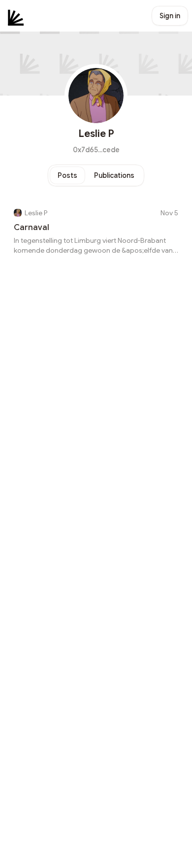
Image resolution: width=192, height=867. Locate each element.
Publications (114, 175)
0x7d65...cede (96, 149)
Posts (67, 175)
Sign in (170, 15)
